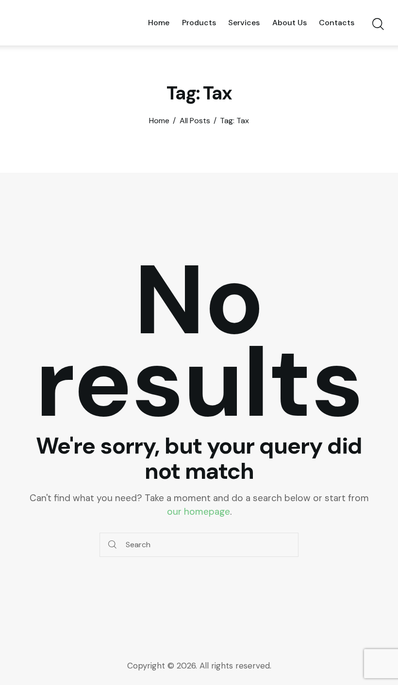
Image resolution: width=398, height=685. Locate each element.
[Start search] (377, 24)
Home (159, 121)
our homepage (198, 512)
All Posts (195, 121)
